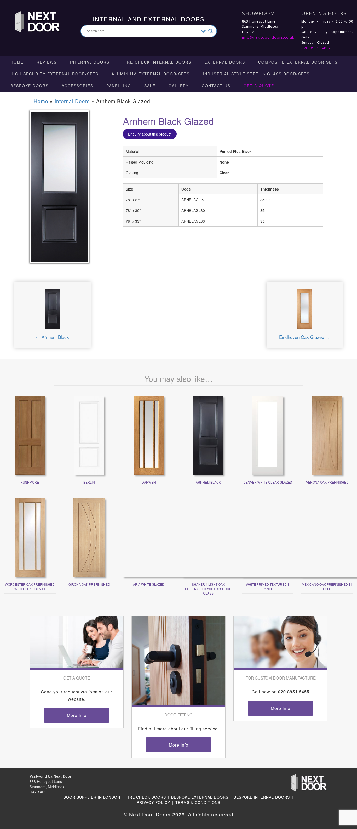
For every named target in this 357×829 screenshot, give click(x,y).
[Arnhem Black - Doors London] (208, 435)
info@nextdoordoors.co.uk (268, 37)
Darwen (149, 482)
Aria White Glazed (148, 584)
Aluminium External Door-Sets (151, 73)
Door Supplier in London (91, 797)
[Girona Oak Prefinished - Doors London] (89, 537)
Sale (150, 85)
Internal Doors (90, 62)
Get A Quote (259, 85)
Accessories (77, 85)
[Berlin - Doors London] (89, 435)
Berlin (89, 482)
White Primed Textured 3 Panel (267, 586)
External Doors (224, 62)
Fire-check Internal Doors (157, 62)
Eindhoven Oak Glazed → (304, 337)
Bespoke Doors (29, 85)
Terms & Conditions (197, 802)
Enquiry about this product (149, 134)
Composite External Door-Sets (298, 62)
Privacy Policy (153, 802)
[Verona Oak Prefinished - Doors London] (327, 435)
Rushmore (29, 482)
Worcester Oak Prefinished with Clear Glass (30, 586)
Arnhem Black (208, 482)
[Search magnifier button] (210, 31)
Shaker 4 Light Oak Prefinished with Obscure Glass (208, 588)
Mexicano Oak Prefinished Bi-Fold (327, 586)
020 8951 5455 (315, 48)
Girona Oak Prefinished (89, 584)
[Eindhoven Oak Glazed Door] (304, 311)
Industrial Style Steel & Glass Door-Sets (256, 73)
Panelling (118, 85)
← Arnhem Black (52, 337)
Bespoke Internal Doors (262, 797)
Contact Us (216, 85)
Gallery (179, 85)
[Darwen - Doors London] (149, 435)
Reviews (47, 62)
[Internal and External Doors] (32, 21)
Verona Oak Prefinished (327, 482)
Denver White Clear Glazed (267, 482)
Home (17, 62)
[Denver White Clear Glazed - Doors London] (267, 435)
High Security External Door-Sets (54, 73)
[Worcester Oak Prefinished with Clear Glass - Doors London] (30, 537)
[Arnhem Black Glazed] (59, 190)
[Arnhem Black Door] (52, 311)
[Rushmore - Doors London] (30, 435)
